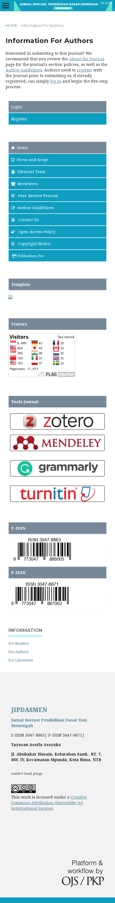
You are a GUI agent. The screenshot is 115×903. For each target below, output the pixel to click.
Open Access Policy (36, 231)
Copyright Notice (34, 243)
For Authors (18, 651)
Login (16, 106)
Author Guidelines (24, 70)
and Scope (33, 159)
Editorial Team (31, 171)
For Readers (18, 643)
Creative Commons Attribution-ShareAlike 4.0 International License (49, 802)
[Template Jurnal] (10, 297)
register (84, 70)
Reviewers (28, 183)
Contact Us (28, 219)
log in (55, 81)
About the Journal (86, 58)
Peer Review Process (37, 195)
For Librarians (20, 660)
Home (11, 25)
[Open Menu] (5, 5)
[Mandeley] (57, 451)
